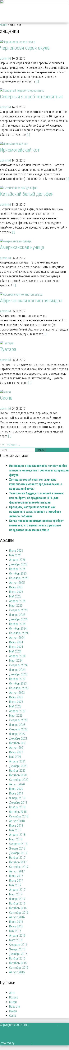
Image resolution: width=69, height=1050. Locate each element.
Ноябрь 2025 (17, 569)
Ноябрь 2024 (17, 624)
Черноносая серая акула (25, 48)
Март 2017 (15, 894)
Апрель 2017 (17, 890)
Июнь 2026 (16, 550)
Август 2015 (17, 972)
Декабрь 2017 (18, 853)
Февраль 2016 (18, 945)
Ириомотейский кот (19, 150)
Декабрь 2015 (18, 954)
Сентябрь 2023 (18, 688)
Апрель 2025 (17, 601)
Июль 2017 (16, 876)
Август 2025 (17, 582)
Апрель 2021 (17, 761)
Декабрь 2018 (18, 802)
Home (3, 25)
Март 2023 (15, 715)
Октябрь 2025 (18, 573)
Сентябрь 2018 (18, 816)
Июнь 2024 (16, 647)
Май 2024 (15, 651)
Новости (14, 1006)
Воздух (13, 997)
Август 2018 (17, 821)
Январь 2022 (17, 734)
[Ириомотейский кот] (14, 144)
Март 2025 (15, 605)
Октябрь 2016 (18, 908)
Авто (12, 993)
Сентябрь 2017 (18, 867)
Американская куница (22, 247)
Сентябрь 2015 (18, 967)
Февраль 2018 (18, 844)
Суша (12, 1016)
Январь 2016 (17, 949)
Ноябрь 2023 (17, 679)
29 (8, 445)
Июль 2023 (16, 697)
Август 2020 (17, 784)
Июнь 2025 (16, 592)
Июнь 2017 (16, 880)
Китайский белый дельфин (26, 194)
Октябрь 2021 (18, 743)
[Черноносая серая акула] (17, 42)
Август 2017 (17, 871)
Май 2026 (15, 555)
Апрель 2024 (17, 656)
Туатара (8, 349)
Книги (13, 1002)
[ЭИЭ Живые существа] (34, 3)
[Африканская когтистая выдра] (21, 294)
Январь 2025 (17, 615)
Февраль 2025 (18, 610)
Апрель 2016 (17, 935)
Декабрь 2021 (18, 738)
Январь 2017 (17, 899)
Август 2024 (17, 637)
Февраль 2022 (18, 729)
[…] (37, 81)
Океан (13, 1011)
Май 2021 (15, 757)
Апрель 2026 (17, 560)
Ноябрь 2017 (17, 857)
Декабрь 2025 (18, 564)
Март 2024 (15, 660)
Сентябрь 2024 (18, 633)
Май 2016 (15, 931)
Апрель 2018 (17, 835)
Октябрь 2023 (18, 683)
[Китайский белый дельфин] (18, 188)
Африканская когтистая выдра (31, 300)
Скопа (6, 398)
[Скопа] (5, 392)
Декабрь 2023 (18, 674)
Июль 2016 (16, 922)
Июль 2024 (16, 642)
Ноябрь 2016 (17, 903)
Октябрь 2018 (18, 812)
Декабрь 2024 (18, 619)
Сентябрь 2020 (18, 780)
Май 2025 (15, 596)
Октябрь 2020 (18, 775)
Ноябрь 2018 (17, 807)
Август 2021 (17, 747)
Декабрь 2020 (18, 766)
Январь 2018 (17, 848)
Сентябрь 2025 (18, 578)
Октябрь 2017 (18, 862)
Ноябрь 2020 (17, 770)
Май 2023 (15, 706)
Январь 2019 (17, 798)
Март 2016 (15, 940)
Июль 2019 (16, 793)
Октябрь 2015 (18, 963)
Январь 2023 (17, 725)
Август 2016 (17, 917)
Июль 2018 (16, 825)
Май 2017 (15, 885)
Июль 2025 (16, 587)
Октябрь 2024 (18, 628)
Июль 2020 (16, 789)
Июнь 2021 (16, 752)
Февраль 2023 (18, 720)
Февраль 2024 (18, 665)
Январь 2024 (17, 670)
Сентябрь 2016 (18, 912)
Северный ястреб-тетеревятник (31, 96)
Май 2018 (15, 830)
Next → (15, 445)
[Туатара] (6, 343)
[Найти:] (18, 450)
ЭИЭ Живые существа (44, 1025)
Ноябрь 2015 (17, 958)
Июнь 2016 (16, 926)
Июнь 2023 (16, 702)
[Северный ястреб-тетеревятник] (22, 90)
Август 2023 (17, 692)
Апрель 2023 (17, 711)
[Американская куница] (15, 241)
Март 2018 (15, 839)
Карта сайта (23, 1043)
